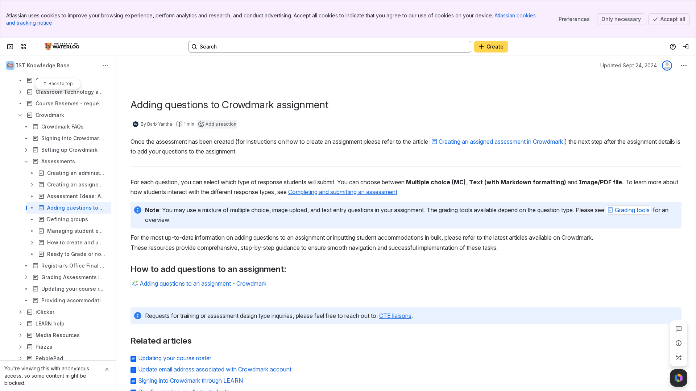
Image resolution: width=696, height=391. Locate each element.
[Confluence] (62, 46)
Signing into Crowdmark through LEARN (190, 380)
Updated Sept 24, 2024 (628, 65)
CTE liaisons (395, 315)
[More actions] (105, 65)
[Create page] (678, 357)
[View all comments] (678, 329)
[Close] (107, 369)
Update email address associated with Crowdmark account (214, 369)
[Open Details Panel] (678, 343)
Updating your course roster (174, 358)
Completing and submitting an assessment (342, 192)
